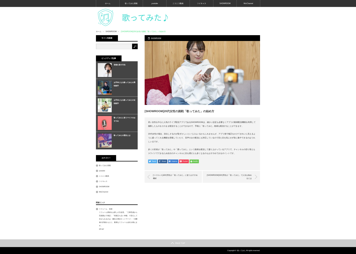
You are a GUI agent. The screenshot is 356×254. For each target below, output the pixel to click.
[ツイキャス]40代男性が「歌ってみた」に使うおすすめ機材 (175, 176)
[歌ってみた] (137, 17)
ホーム (107, 3)
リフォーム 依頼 (105, 209)
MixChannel (248, 3)
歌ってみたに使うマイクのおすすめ (124, 119)
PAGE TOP (180, 243)
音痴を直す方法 (119, 65)
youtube (154, 3)
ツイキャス (201, 3)
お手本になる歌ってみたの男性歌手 (124, 84)
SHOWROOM (225, 3)
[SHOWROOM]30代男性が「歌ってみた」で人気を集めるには (229, 176)
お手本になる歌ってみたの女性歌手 (124, 101)
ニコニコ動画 (178, 3)
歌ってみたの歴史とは (122, 135)
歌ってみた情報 (131, 3)
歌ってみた (241, 250)
